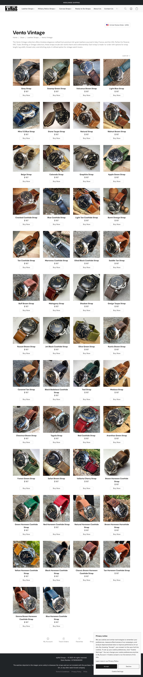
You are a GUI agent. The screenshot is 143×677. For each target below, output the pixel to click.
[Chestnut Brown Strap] (26, 419)
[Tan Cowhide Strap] (26, 244)
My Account (48, 642)
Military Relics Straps (46, 9)
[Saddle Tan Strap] (116, 244)
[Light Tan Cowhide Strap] (86, 201)
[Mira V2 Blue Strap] (26, 115)
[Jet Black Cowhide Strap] (56, 330)
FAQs (118, 9)
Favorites (79, 642)
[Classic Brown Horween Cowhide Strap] (86, 554)
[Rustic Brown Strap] (116, 330)
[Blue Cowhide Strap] (56, 201)
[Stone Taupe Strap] (56, 115)
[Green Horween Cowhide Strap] (26, 508)
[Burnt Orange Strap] (116, 201)
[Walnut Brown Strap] (116, 115)
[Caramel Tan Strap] (26, 373)
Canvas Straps (65, 9)
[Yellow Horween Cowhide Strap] (26, 554)
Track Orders (64, 642)
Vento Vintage (47, 37)
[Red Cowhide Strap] (86, 419)
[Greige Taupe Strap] (116, 287)
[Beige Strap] (26, 158)
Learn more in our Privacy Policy (107, 661)
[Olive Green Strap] (86, 330)
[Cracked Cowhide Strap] (26, 201)
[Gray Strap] (26, 72)
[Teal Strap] (86, 373)
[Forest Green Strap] (26, 462)
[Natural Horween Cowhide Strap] (86, 508)
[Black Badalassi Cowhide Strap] (56, 373)
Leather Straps (28, 9)
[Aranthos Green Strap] (116, 419)
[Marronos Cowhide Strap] (56, 244)
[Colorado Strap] (56, 158)
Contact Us (108, 9)
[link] (117, 671)
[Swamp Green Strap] (56, 72)
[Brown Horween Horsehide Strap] (116, 508)
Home (15, 37)
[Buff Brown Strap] (26, 287)
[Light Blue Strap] (116, 72)
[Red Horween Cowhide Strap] (56, 508)
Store (22, 37)
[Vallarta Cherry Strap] (86, 462)
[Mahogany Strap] (56, 287)
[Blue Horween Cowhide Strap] (56, 600)
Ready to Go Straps (83, 9)
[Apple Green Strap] (116, 158)
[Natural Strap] (86, 115)
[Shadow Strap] (86, 287)
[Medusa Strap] (116, 373)
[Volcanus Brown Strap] (86, 72)
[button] (11, 8)
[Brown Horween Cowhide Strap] (116, 462)
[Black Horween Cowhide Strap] (56, 554)
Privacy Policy (76, 672)
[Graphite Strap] (86, 158)
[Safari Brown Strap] (56, 462)
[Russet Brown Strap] (26, 330)
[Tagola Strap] (56, 419)
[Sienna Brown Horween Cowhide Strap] (26, 600)
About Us (97, 9)
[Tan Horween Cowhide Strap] (116, 554)
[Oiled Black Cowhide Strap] (86, 244)
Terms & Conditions (62, 672)
